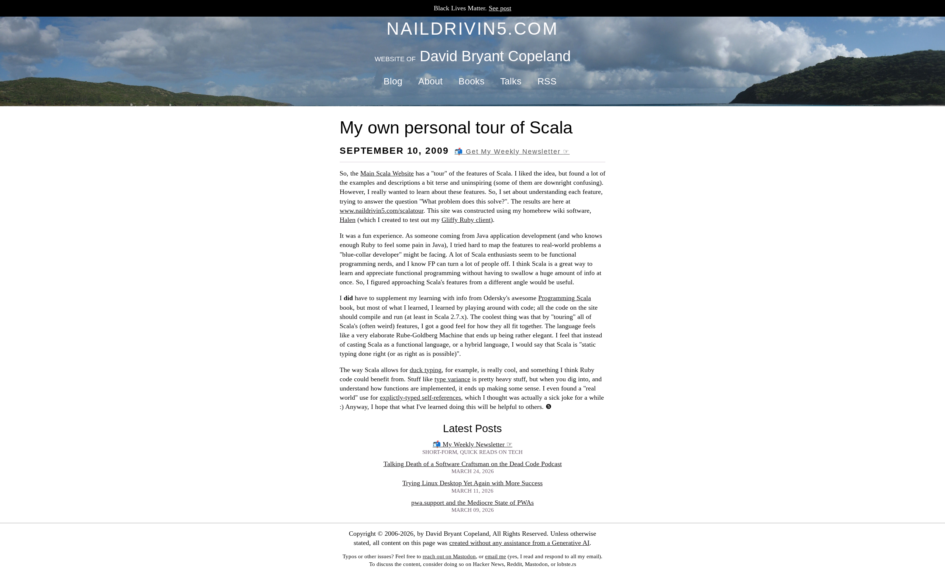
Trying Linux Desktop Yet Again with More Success (472, 483)
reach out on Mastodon (449, 556)
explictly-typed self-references (420, 397)
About (430, 81)
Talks (511, 81)
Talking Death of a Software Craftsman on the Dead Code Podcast (473, 464)
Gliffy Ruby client (466, 219)
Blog (393, 81)
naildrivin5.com (472, 28)
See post (500, 8)
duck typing (425, 370)
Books (471, 81)
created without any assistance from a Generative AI (519, 542)
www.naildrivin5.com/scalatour (381, 210)
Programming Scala (564, 298)
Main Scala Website (387, 173)
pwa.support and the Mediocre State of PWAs (472, 502)
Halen (347, 219)
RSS (547, 81)
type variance (452, 379)
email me (495, 556)
